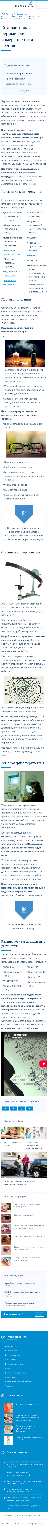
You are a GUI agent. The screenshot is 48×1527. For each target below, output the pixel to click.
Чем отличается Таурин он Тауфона (29, 1438)
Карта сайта (36, 1523)
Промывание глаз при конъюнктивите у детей (18, 1473)
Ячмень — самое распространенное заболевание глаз (29, 1248)
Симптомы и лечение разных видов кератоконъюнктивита (23, 1498)
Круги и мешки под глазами (19, 1381)
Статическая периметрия (18, 84)
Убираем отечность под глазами (19, 1303)
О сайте (15, 1523)
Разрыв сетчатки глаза (27, 1404)
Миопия (9, 1346)
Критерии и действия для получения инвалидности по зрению (20, 1182)
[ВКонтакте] (5, 1109)
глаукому (10, 275)
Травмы (9, 1386)
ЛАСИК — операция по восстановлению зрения (22, 1293)
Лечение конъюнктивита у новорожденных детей (19, 1490)
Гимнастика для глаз (15, 1373)
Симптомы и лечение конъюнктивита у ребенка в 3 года (24, 1482)
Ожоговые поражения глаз (12, 252)
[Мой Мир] (21, 1109)
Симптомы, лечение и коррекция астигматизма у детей (28, 1226)
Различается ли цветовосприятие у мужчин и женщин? (34, 1145)
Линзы (8, 1368)
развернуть (24, 90)
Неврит (32, 255)
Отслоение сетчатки (10, 282)
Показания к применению (19, 73)
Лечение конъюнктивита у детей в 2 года (23, 1506)
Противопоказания (15, 78)
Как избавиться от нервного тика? (20, 1283)
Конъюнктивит (12, 1355)
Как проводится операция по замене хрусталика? (26, 1259)
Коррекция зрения (14, 1364)
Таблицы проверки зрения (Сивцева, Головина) (25, 1428)
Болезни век (11, 1351)
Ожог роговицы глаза (23, 1215)
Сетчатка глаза (12, 1359)
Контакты (24, 1523)
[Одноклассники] (13, 1109)
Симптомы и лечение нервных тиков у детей (27, 1205)
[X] (29, 1109)
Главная (6, 1523)
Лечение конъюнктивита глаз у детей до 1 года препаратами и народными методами (24, 1464)
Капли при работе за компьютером (29, 1236)
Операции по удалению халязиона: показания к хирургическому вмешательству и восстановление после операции (29, 1417)
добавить (39, 1314)
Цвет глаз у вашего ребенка (11, 1144)
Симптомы (10, 1377)
